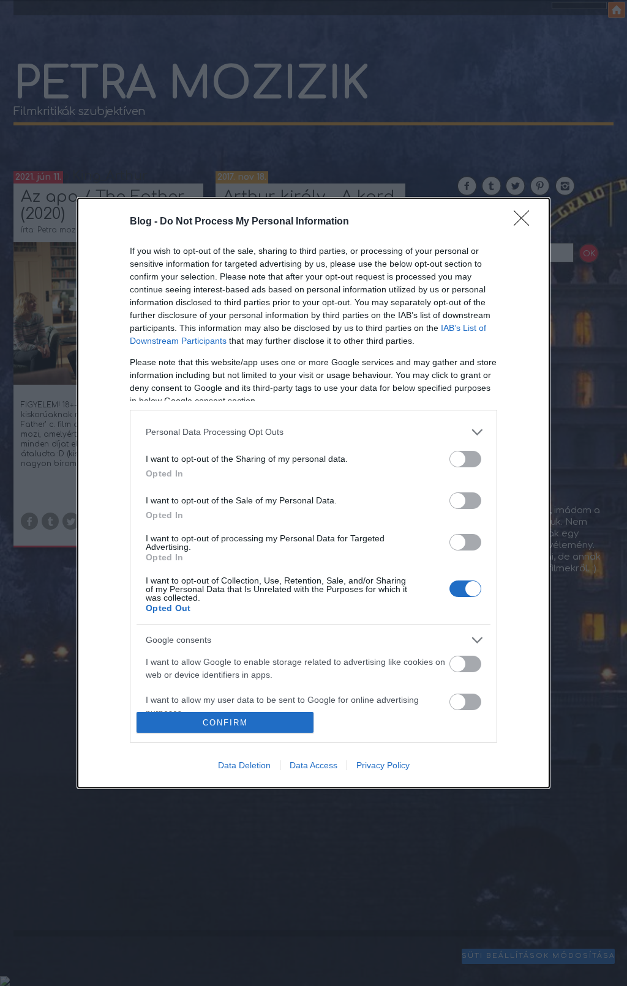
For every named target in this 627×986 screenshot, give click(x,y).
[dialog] (313, 493)
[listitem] (313, 432)
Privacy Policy (383, 765)
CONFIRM (225, 722)
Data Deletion (244, 765)
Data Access (313, 765)
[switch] (465, 459)
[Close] (525, 222)
